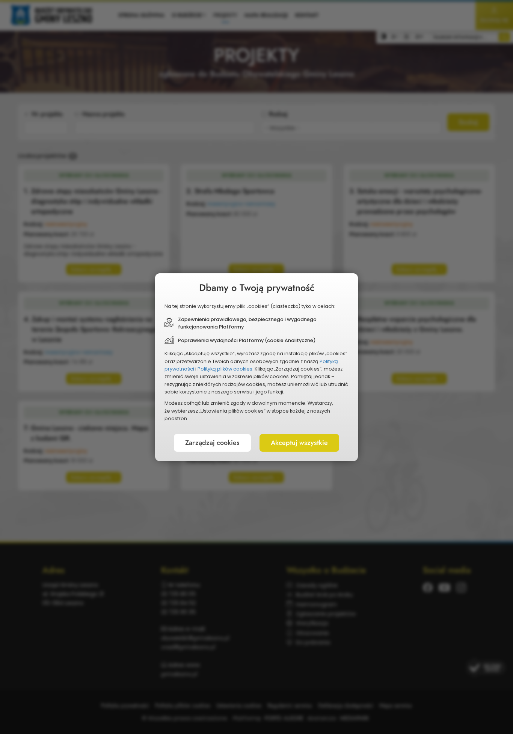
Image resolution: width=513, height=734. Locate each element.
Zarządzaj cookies (212, 443)
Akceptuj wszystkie (299, 443)
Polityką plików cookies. (225, 369)
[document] (256, 367)
